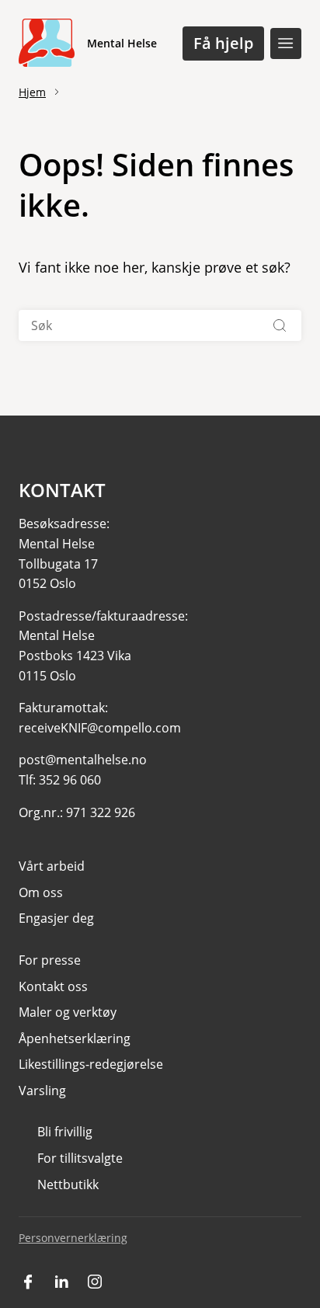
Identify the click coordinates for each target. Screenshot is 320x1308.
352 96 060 (70, 779)
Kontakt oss (53, 986)
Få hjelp (223, 43)
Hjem (32, 92)
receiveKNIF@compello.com (100, 727)
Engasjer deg (56, 918)
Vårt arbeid (52, 866)
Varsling (42, 1090)
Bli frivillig (64, 1131)
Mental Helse (122, 43)
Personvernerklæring (73, 1237)
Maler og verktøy (68, 1012)
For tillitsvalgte (80, 1158)
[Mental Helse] (47, 43)
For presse (50, 960)
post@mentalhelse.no (83, 759)
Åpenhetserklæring (74, 1038)
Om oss (41, 892)
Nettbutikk (68, 1184)
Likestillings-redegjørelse (91, 1064)
